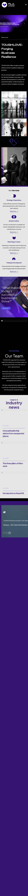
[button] (4, 533)
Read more (13, 211)
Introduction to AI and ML (13, 493)
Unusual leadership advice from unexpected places (13, 433)
